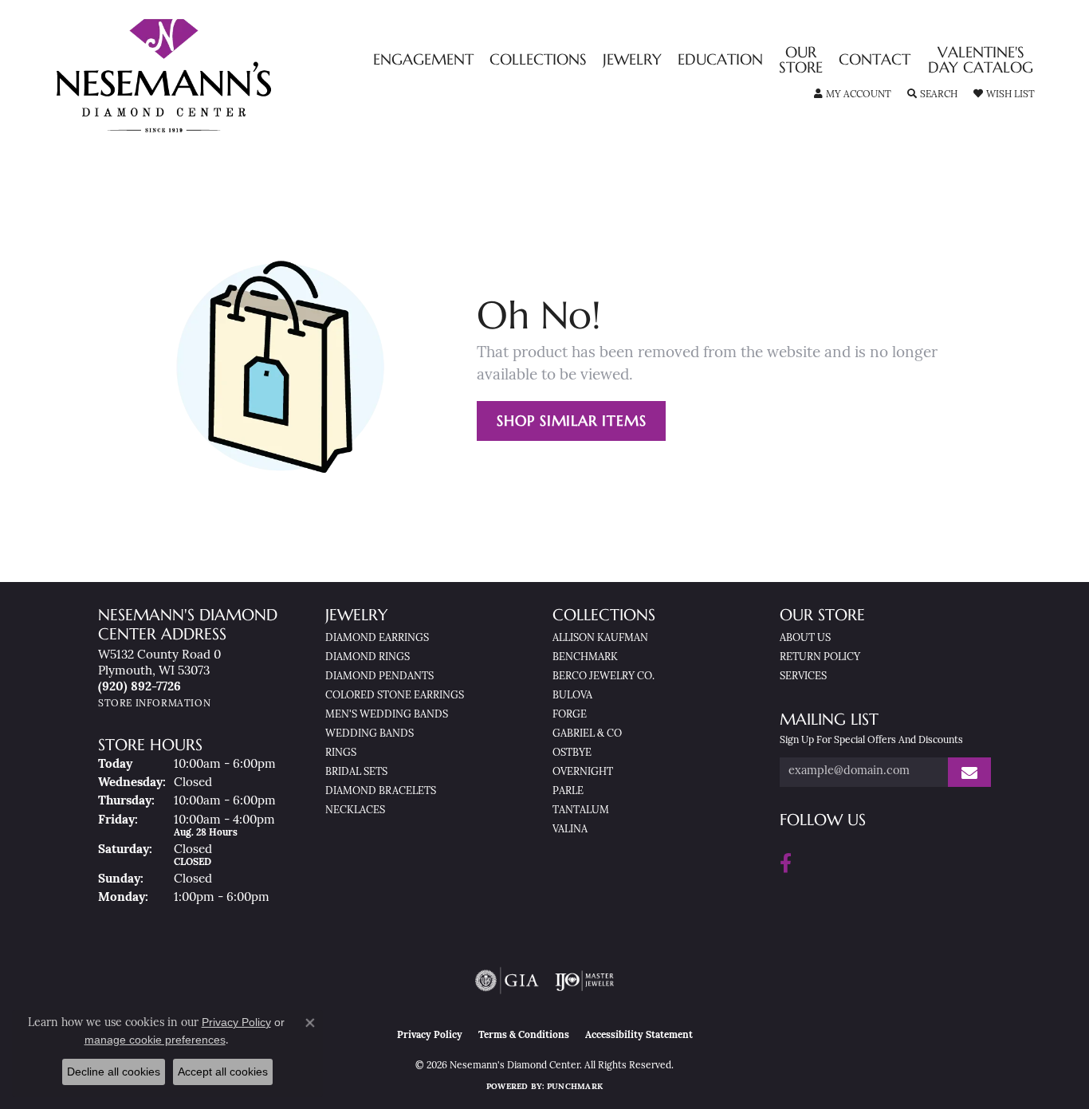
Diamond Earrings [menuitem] (377, 638)
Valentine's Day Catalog (980, 61)
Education (720, 60)
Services (803, 676)
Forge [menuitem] (569, 715)
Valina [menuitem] (570, 829)
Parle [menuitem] (568, 791)
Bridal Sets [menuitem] (356, 772)
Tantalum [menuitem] (580, 810)
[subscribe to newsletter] (969, 772)
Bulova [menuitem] (572, 695)
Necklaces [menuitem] (355, 810)
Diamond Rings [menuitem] (367, 657)
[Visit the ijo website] (585, 981)
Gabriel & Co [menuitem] (587, 734)
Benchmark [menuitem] (585, 657)
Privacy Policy (429, 1035)
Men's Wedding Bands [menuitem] (386, 715)
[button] (852, 95)
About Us (805, 638)
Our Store (801, 61)
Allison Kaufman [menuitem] (600, 638)
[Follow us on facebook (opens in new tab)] (786, 863)
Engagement (423, 60)
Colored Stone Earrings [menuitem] (394, 695)
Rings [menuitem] (340, 753)
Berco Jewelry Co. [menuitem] (603, 676)
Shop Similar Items (571, 420)
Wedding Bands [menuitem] (369, 734)
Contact (874, 60)
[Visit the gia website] (507, 981)
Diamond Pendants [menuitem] (379, 676)
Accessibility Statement (639, 1035)
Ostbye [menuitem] (572, 753)
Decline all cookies (113, 1071)
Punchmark (575, 1087)
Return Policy (820, 657)
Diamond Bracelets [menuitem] (380, 791)
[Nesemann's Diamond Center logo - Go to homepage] (213, 76)
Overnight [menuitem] (582, 772)
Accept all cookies (223, 1071)
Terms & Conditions (523, 1035)
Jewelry (632, 60)
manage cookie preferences (155, 1039)
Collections (538, 60)
